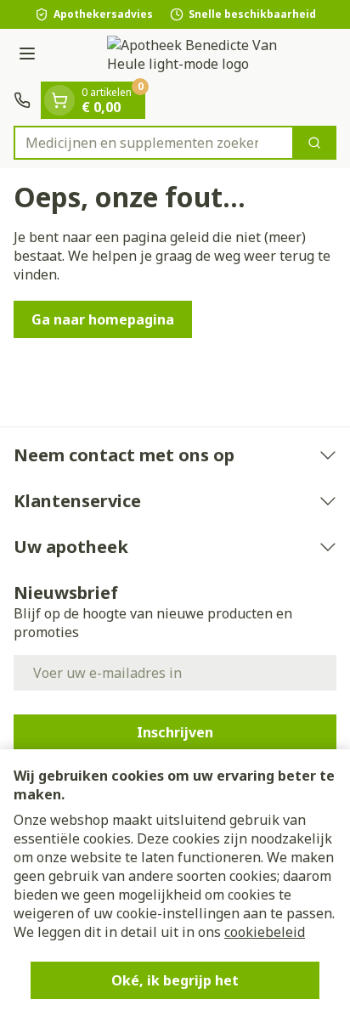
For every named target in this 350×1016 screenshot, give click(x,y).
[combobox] (154, 143)
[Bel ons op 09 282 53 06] (22, 100)
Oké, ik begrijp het (175, 980)
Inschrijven (175, 732)
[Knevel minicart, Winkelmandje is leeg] (59, 100)
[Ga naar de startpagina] (192, 55)
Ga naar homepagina (102, 319)
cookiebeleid (264, 932)
